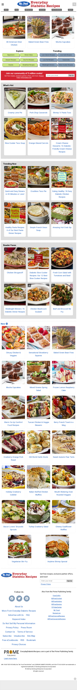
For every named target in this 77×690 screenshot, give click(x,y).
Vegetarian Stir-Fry (19, 561)
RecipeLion (57, 613)
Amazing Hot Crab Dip (62, 227)
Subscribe (7, 636)
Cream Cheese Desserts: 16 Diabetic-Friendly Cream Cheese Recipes (62, 147)
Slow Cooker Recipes (66, 65)
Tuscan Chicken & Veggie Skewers (38, 423)
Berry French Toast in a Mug (63, 423)
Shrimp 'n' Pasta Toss (62, 112)
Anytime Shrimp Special (57, 561)
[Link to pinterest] (27, 598)
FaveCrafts (56, 596)
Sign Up (71, 75)
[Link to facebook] (12, 598)
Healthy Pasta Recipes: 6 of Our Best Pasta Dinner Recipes (15, 230)
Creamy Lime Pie (15, 112)
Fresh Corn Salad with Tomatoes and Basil (62, 274)
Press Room (26, 627)
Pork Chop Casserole (38, 112)
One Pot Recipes (28, 60)
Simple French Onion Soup (38, 229)
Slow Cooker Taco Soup (15, 143)
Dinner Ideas (29, 55)
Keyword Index (18, 619)
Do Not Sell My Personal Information (19, 623)
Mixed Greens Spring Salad (38, 389)
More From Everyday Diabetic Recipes (19, 611)
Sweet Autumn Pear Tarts (63, 457)
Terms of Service (25, 632)
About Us (19, 606)
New (3, 324)
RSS (22, 640)
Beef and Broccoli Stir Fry (62, 310)
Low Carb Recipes (66, 55)
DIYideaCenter (57, 607)
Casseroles (66, 60)
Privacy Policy (12, 627)
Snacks (11, 65)
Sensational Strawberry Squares (38, 354)
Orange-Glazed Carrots (38, 143)
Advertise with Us (16, 615)
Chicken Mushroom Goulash (38, 310)
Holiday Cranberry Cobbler (13, 493)
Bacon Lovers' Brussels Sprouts (13, 528)
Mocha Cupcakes (63, 42)
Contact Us (10, 632)
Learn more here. (10, 659)
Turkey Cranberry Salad (38, 526)
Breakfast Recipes (29, 65)
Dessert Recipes (11, 60)
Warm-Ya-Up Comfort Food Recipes (13, 423)
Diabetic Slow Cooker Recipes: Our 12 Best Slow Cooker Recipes (38, 275)
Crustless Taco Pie (38, 191)
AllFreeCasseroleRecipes (57, 619)
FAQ (28, 615)
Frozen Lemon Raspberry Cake (63, 389)
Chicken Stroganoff (15, 272)
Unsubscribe (19, 636)
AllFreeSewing (56, 604)
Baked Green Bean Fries (38, 42)
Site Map (31, 636)
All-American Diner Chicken (14, 43)
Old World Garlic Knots (38, 457)
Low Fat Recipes (48, 60)
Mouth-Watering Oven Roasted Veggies (63, 493)
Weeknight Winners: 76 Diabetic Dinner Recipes (15, 310)
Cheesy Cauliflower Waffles (64, 528)
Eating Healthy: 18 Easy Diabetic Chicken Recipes (62, 194)
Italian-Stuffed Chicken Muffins (38, 493)
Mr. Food (57, 610)
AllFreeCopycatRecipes (56, 616)
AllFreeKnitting (56, 601)
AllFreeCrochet (56, 599)
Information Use (26, 77)
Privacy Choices (19, 644)
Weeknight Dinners (48, 65)
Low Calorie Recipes (48, 55)
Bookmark (31, 640)
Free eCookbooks (10, 640)
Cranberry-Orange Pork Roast (13, 458)
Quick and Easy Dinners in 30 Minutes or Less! (15, 192)
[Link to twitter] (19, 598)
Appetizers (10, 55)
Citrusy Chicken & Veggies (13, 354)
